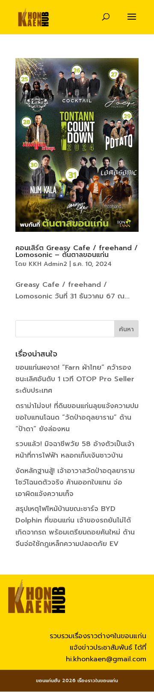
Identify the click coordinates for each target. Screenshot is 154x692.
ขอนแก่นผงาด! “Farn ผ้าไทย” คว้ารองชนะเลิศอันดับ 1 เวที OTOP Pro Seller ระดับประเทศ (74, 379)
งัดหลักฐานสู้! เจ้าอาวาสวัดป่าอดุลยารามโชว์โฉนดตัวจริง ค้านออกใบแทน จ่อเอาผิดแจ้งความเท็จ (75, 482)
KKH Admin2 (48, 264)
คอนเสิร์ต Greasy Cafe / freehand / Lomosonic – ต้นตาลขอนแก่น (76, 251)
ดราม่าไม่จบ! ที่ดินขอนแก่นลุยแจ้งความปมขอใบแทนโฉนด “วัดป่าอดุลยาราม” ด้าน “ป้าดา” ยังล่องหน (77, 417)
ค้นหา (126, 329)
